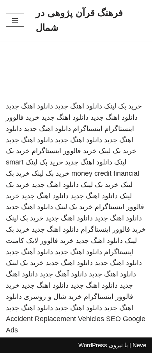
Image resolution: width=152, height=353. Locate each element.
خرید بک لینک (123, 106)
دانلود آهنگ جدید (29, 252)
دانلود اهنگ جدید (78, 106)
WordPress (92, 345)
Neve (139, 345)
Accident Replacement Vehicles (55, 319)
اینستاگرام (88, 129)
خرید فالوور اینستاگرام (64, 151)
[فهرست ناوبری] (15, 20)
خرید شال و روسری (53, 297)
